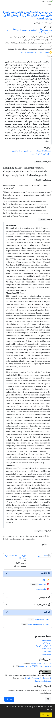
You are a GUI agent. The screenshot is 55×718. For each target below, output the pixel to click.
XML (44, 580)
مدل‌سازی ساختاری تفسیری (41, 153)
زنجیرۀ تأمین (28, 151)
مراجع (44, 544)
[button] (45, 709)
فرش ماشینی (17, 151)
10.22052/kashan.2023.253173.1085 (35, 52)
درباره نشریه (46, 643)
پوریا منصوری (47, 30)
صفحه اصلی (46, 640)
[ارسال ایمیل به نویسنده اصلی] (16, 29)
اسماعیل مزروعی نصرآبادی (26, 30)
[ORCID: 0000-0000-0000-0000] (41, 29)
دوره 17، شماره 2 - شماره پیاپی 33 (15, 556)
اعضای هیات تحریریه (43, 645)
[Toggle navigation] (28, 5)
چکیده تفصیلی (41, 589)
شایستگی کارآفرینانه (43, 151)
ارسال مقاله (46, 648)
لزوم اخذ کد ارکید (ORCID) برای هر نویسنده (35, 666)
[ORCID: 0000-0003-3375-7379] (41, 32)
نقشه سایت (46, 654)
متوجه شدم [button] (46, 714)
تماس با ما (47, 651)
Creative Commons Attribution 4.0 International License (38, 679)
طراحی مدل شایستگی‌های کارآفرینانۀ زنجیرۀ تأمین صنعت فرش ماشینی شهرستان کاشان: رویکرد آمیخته (27, 15)
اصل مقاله (39, 584)
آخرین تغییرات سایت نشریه (41, 663)
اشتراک (9, 699)
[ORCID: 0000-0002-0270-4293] (14, 29)
